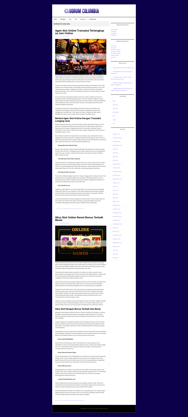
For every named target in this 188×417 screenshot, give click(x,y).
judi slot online (115, 55)
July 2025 (115, 149)
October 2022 (116, 239)
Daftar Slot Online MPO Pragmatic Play (123, 68)
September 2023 (117, 224)
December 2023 (117, 212)
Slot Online (77, 208)
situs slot (113, 47)
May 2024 (115, 194)
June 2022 (115, 254)
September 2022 (117, 242)
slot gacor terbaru (116, 51)
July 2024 (115, 186)
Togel (114, 119)
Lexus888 (113, 33)
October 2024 (116, 175)
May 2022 (115, 257)
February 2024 (117, 205)
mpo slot (113, 57)
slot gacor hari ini (115, 53)
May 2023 (115, 227)
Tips (81, 208)
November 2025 (117, 138)
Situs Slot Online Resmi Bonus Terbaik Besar (79, 219)
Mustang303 (114, 29)
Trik (83, 208)
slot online (113, 46)
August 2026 (116, 134)
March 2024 (116, 201)
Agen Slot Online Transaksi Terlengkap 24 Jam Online (79, 32)
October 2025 (116, 141)
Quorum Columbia (94, 10)
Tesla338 (113, 31)
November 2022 (117, 235)
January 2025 (116, 168)
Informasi (66, 208)
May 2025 (115, 156)
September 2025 (117, 145)
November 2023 (117, 216)
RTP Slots (71, 208)
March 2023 (116, 231)
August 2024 (116, 182)
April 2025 (115, 160)
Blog (62, 208)
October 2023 (116, 220)
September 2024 (117, 179)
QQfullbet (113, 35)
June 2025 (115, 153)
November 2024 (117, 171)
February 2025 (117, 164)
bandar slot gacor (116, 49)
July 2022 (115, 250)
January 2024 (116, 209)
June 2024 (115, 190)
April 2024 (115, 197)
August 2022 (116, 246)
